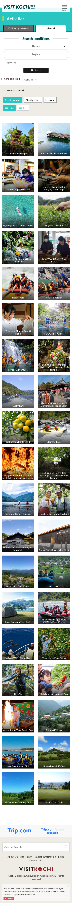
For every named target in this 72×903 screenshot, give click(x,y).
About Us (13, 856)
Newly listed (33, 99)
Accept (10, 898)
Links (61, 856)
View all (51, 28)
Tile (11, 108)
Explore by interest (18, 28)
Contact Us (35, 860)
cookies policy (10, 894)
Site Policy (26, 856)
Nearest (50, 99)
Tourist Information (45, 856)
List (25, 108)
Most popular (13, 99)
